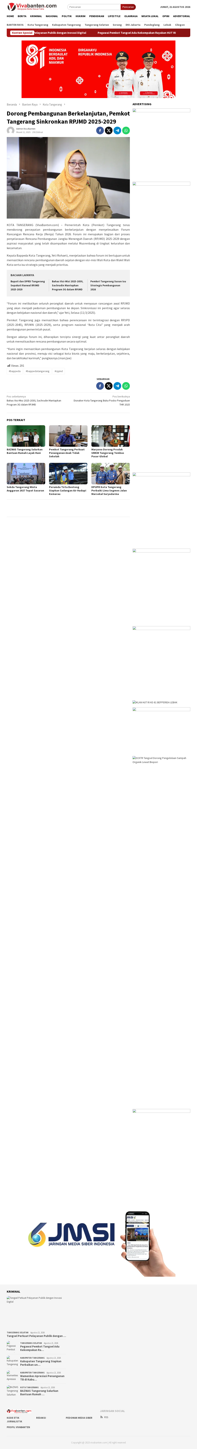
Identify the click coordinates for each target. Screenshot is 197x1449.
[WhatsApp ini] (126, 130)
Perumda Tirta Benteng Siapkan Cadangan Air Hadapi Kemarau (67, 490)
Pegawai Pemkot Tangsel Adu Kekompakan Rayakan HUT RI (112, 33)
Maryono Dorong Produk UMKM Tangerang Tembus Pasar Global (107, 453)
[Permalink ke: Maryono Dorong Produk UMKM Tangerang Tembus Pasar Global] (110, 436)
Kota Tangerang (29, 1387)
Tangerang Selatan (17, 1332)
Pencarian (128, 7)
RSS (106, 1417)
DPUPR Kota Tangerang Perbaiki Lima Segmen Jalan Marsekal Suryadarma (109, 490)
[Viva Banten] (37, 6)
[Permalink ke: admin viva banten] (10, 130)
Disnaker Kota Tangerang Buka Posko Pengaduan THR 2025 (102, 400)
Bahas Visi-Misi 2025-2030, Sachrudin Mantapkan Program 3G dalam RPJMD (67, 285)
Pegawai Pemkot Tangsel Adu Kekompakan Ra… (39, 1348)
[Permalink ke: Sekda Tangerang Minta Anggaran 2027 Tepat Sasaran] (26, 473)
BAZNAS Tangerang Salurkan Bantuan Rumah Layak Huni (25, 451)
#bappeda (15, 371)
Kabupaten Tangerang (32, 1358)
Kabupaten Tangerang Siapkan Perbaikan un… (40, 1363)
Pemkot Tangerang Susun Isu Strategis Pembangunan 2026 (108, 285)
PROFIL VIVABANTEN (18, 1427)
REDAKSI (41, 1417)
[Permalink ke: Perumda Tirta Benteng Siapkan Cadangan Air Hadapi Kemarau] (68, 473)
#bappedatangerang (37, 371)
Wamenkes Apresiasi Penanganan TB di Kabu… (42, 1377)
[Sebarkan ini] (100, 130)
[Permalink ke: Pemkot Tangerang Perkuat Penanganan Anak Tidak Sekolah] (68, 436)
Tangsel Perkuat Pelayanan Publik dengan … (36, 1336)
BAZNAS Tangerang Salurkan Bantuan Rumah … (39, 1392)
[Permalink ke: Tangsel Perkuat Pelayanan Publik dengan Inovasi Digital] (36, 1313)
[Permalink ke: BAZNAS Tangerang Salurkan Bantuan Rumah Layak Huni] (26, 436)
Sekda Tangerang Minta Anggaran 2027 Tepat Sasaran (25, 488)
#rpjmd (59, 371)
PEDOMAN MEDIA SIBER (79, 1417)
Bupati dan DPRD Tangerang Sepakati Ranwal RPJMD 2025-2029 (28, 285)
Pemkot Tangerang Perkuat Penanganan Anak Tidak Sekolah (67, 453)
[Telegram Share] (117, 130)
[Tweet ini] (109, 130)
